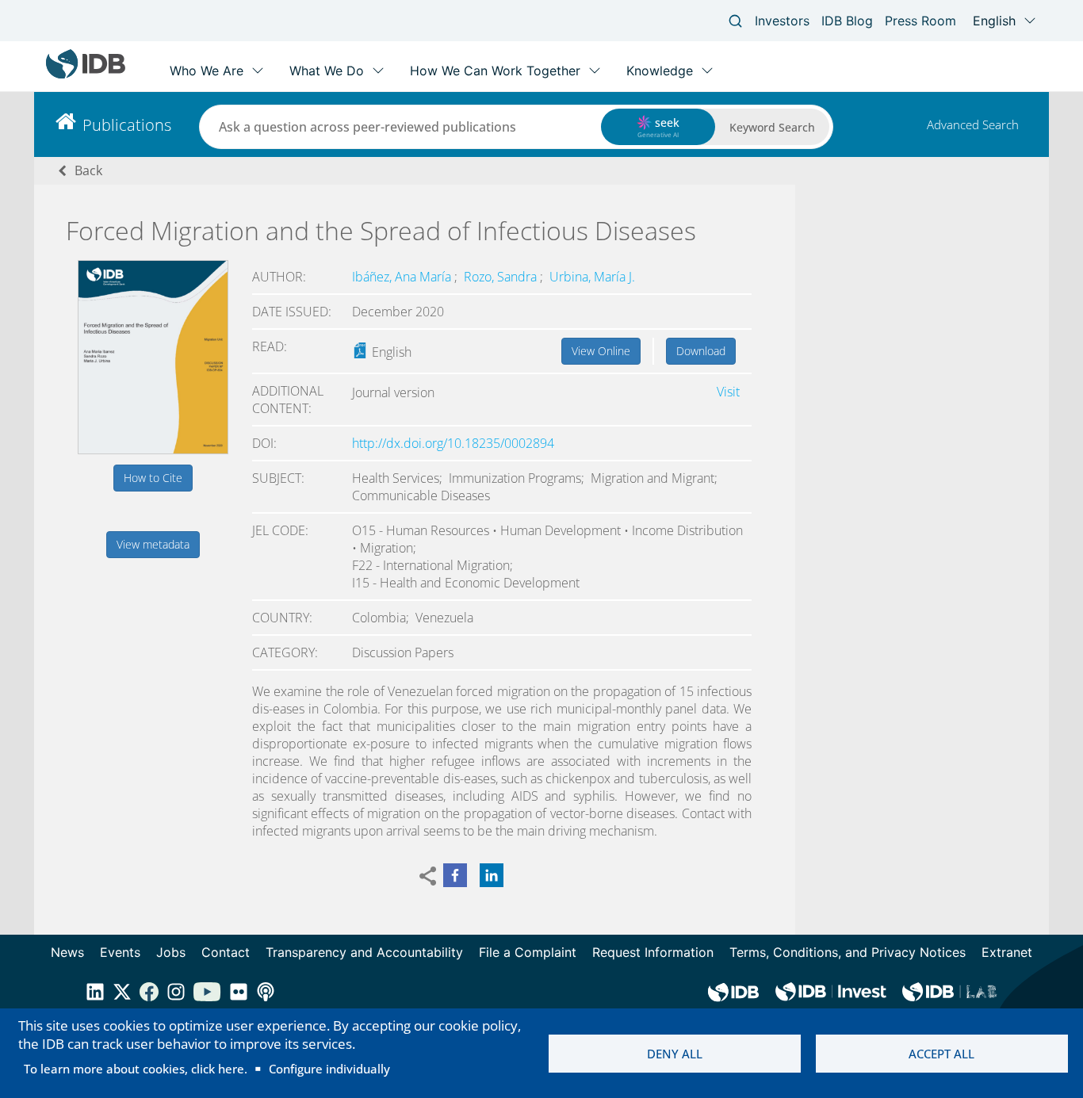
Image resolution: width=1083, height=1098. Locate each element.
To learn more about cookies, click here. (135, 1069)
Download (700, 350)
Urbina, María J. (592, 276)
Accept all (941, 1054)
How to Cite (153, 477)
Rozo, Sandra (502, 276)
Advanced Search (973, 124)
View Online (601, 350)
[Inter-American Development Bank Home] (85, 74)
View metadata (153, 544)
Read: (269, 346)
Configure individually (329, 1069)
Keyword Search (772, 127)
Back (88, 170)
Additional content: (287, 399)
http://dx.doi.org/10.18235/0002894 (453, 443)
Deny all (674, 1054)
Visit (728, 391)
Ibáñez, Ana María (403, 276)
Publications (126, 125)
